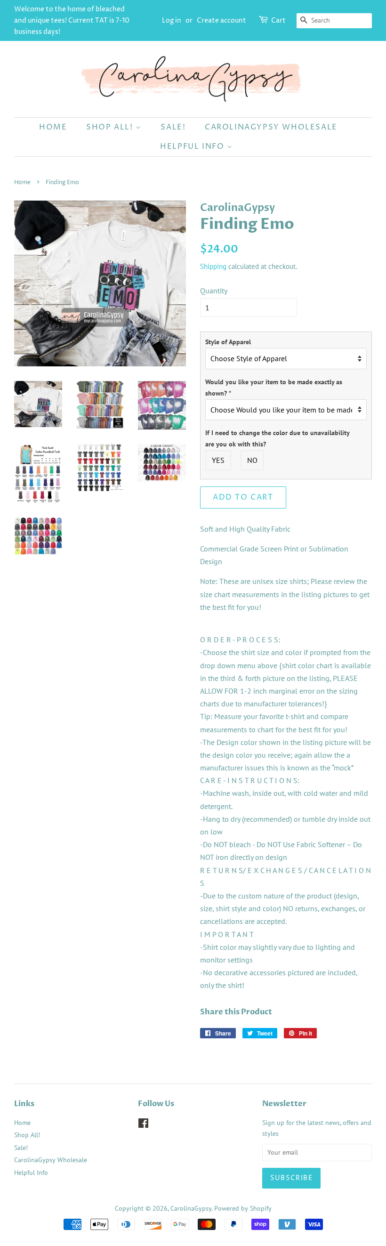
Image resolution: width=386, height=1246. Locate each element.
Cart (278, 20)
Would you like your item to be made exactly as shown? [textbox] (273, 387)
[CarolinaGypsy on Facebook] (143, 1125)
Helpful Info (193, 146)
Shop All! (111, 127)
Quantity (213, 290)
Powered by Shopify (243, 1208)
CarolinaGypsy (190, 1208)
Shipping (213, 266)
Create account (221, 20)
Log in (171, 20)
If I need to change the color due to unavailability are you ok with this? (277, 438)
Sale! (173, 127)
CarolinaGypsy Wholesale (271, 127)
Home (53, 127)
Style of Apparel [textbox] (228, 342)
